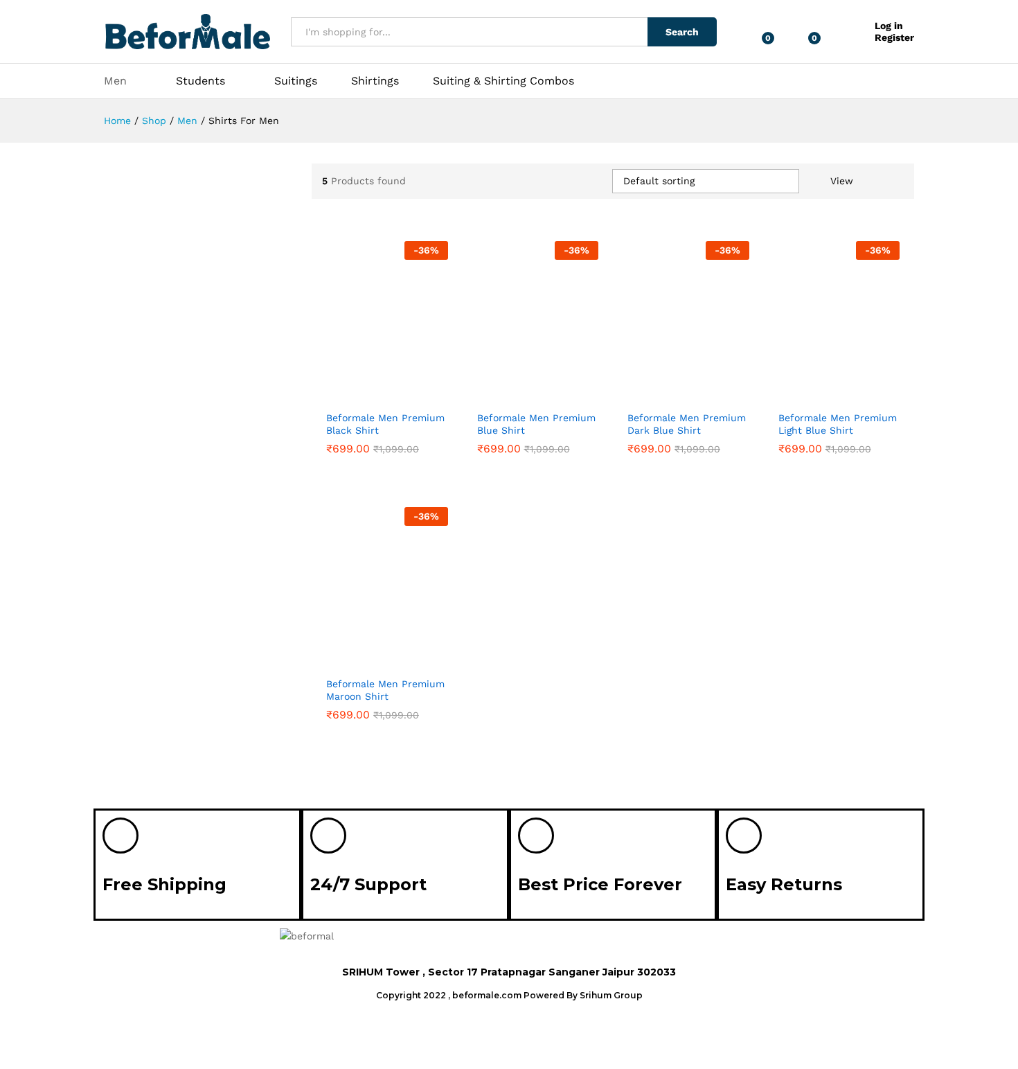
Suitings (295, 81)
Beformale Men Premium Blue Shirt (536, 424)
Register (894, 37)
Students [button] (200, 81)
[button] (711, 940)
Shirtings (375, 81)
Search (682, 31)
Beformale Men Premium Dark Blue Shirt (686, 424)
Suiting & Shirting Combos (503, 81)
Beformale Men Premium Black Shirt (385, 424)
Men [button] (115, 81)
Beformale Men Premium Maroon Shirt (385, 690)
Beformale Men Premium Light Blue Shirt (837, 424)
